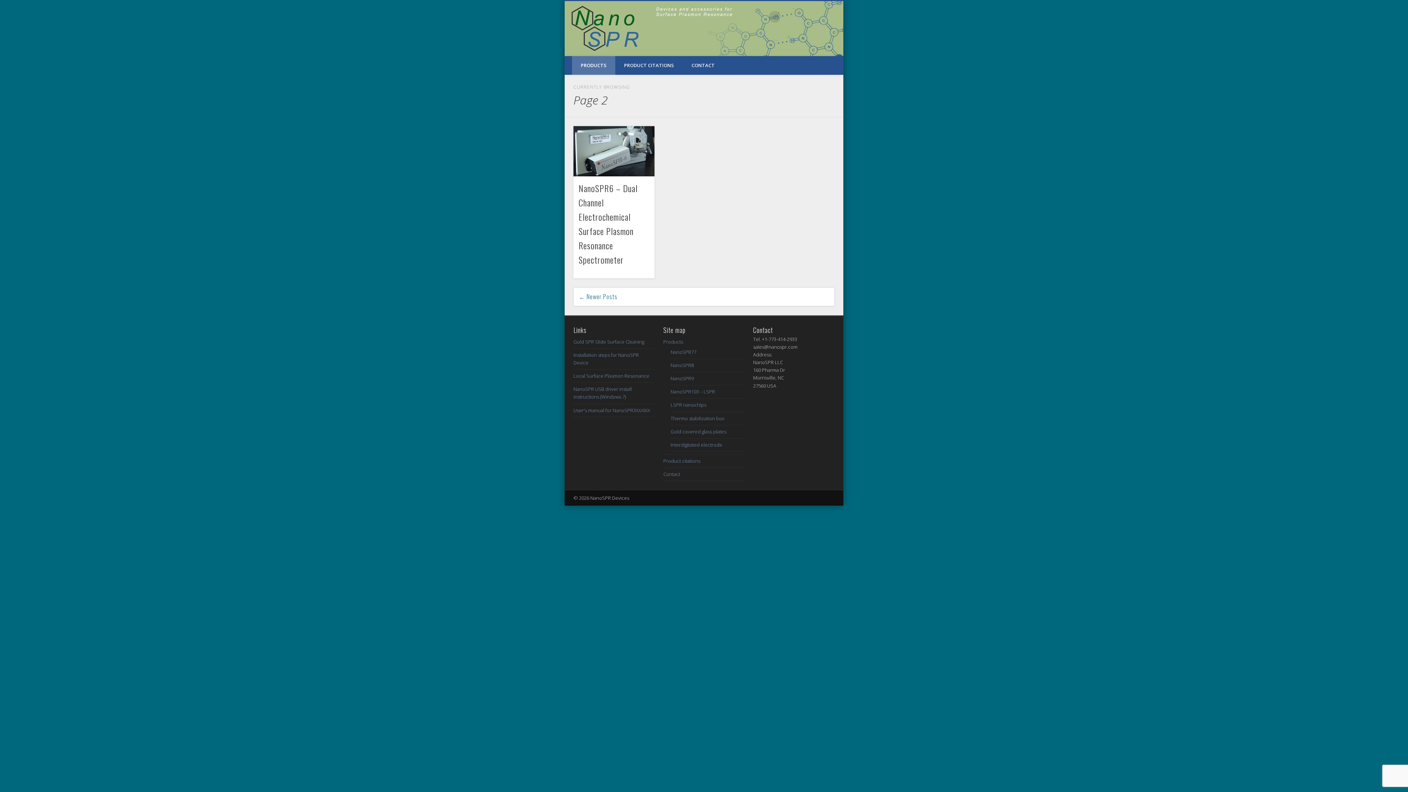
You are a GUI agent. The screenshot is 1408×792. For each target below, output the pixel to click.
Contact (703, 65)
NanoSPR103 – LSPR (693, 391)
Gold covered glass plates (698, 431)
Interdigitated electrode (696, 444)
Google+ (820, 17)
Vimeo (805, 17)
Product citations (649, 65)
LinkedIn (835, 17)
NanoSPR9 (682, 378)
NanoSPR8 (682, 365)
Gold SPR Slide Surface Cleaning (608, 341)
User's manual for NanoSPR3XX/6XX (611, 410)
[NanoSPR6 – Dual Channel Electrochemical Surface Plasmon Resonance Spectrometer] (613, 151)
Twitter (790, 17)
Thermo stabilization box (697, 418)
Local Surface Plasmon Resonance (611, 376)
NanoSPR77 (683, 352)
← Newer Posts (598, 296)
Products (593, 65)
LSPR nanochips (688, 405)
